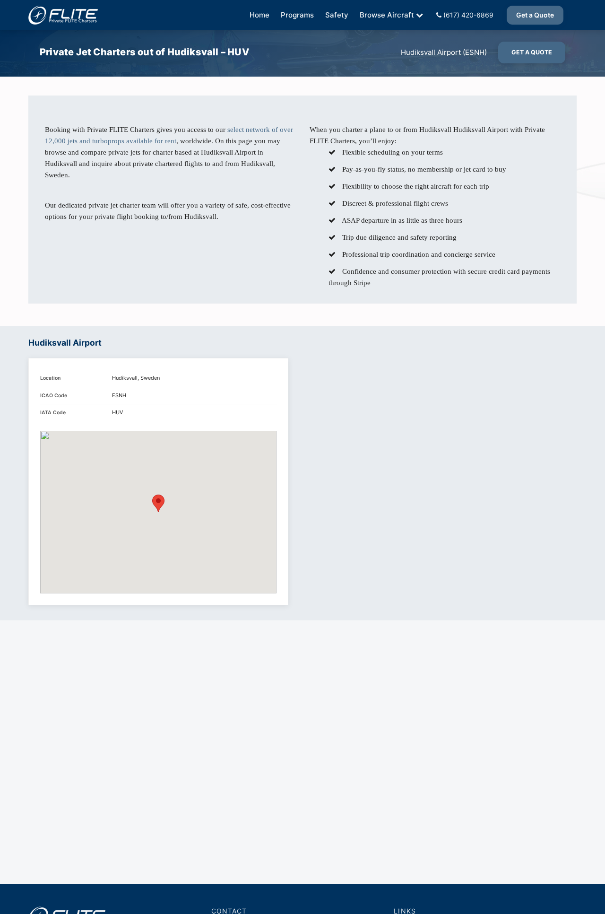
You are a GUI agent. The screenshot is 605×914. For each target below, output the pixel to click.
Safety (336, 14)
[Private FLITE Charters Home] (63, 15)
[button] (158, 503)
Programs (297, 14)
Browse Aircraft (387, 14)
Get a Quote (535, 15)
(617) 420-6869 (467, 15)
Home (259, 14)
